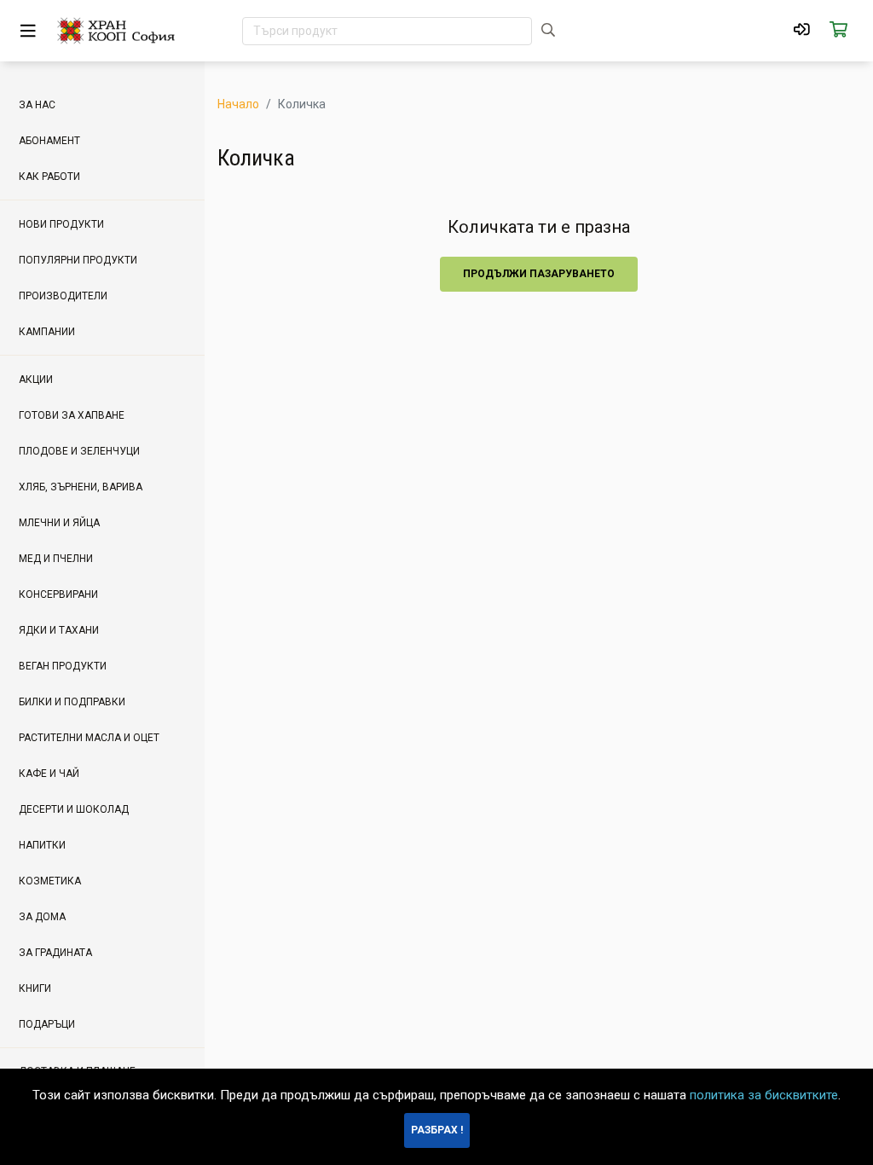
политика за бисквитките (764, 1095)
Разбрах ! (437, 1130)
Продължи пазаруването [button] (539, 274)
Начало (238, 104)
